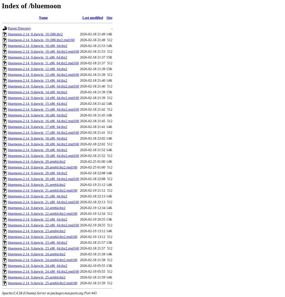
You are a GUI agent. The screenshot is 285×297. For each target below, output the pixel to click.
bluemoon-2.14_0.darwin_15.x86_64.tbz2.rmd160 (43, 109)
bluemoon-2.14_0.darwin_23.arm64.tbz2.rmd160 (42, 237)
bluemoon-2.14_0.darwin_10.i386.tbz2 (35, 34)
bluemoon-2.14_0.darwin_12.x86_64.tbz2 (37, 69)
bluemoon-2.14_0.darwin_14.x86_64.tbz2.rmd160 (43, 98)
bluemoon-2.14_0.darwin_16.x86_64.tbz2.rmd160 (43, 121)
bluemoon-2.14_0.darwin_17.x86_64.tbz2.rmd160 (43, 132)
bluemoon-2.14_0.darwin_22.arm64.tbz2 (36, 208)
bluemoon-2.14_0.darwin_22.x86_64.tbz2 (37, 219)
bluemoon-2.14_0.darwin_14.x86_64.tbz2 (37, 92)
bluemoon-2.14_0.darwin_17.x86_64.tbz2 (37, 127)
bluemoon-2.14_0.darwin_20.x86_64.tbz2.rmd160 (43, 179)
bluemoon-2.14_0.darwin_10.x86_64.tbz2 (37, 46)
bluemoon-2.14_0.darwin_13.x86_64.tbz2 (37, 80)
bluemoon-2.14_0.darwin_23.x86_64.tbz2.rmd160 (43, 248)
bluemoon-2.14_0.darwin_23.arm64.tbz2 (36, 231)
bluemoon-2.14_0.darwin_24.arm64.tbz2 (36, 254)
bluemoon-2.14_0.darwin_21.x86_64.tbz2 (37, 196)
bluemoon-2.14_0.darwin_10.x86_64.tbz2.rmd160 (43, 51)
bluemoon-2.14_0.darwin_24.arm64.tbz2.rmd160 (42, 260)
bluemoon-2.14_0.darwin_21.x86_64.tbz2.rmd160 (43, 202)
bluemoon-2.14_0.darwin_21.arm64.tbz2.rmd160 (42, 190)
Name (43, 18)
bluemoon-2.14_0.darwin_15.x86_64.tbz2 (37, 104)
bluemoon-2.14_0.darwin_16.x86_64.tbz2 (37, 115)
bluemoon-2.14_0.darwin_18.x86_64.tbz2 (37, 138)
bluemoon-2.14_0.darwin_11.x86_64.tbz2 (37, 57)
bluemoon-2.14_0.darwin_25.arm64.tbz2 (36, 277)
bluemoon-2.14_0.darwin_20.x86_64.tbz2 (37, 173)
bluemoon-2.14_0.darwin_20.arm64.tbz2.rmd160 (42, 167)
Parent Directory (19, 28)
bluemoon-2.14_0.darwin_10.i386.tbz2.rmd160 (41, 40)
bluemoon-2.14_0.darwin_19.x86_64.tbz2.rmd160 (43, 156)
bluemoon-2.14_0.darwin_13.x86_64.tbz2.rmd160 (43, 86)
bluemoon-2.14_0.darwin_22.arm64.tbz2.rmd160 (42, 214)
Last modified (92, 18)
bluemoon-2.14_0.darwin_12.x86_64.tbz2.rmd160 (43, 75)
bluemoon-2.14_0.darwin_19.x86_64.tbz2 (37, 150)
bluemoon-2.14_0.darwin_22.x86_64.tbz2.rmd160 (43, 225)
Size (109, 18)
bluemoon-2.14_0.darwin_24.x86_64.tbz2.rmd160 (43, 271)
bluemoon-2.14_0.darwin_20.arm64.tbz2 (36, 161)
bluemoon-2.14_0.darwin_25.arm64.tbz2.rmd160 (42, 283)
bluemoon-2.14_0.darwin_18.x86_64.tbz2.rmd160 (43, 144)
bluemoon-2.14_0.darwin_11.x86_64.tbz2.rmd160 (43, 63)
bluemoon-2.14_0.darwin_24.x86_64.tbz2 (37, 266)
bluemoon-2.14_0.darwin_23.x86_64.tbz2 (37, 242)
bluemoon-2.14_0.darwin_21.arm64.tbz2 (36, 185)
